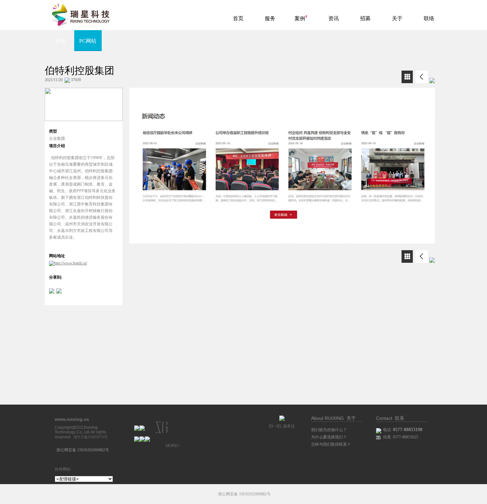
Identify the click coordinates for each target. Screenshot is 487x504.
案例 (300, 18)
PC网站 (87, 41)
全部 (60, 41)
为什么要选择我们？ (329, 437)
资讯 (333, 18)
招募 (365, 18)
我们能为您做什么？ (329, 429)
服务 (270, 18)
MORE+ (173, 445)
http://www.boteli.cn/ (70, 263)
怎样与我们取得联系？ (331, 444)
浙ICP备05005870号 (91, 437)
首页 (238, 18)
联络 (429, 18)
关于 (397, 18)
